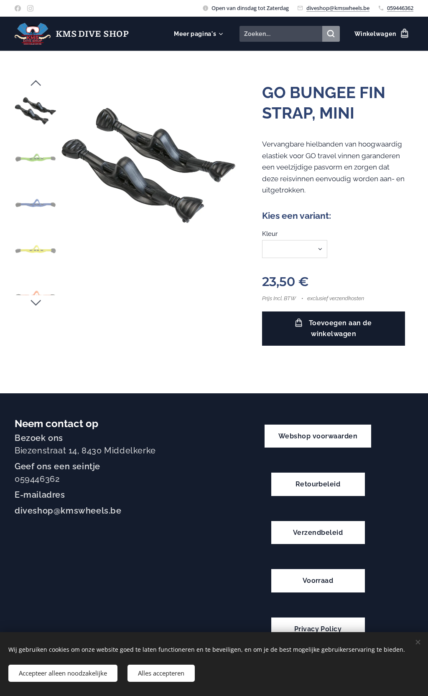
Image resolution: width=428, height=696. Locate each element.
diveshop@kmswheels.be (337, 8)
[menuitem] (197, 33)
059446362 (400, 8)
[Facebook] (18, 8)
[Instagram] (30, 8)
